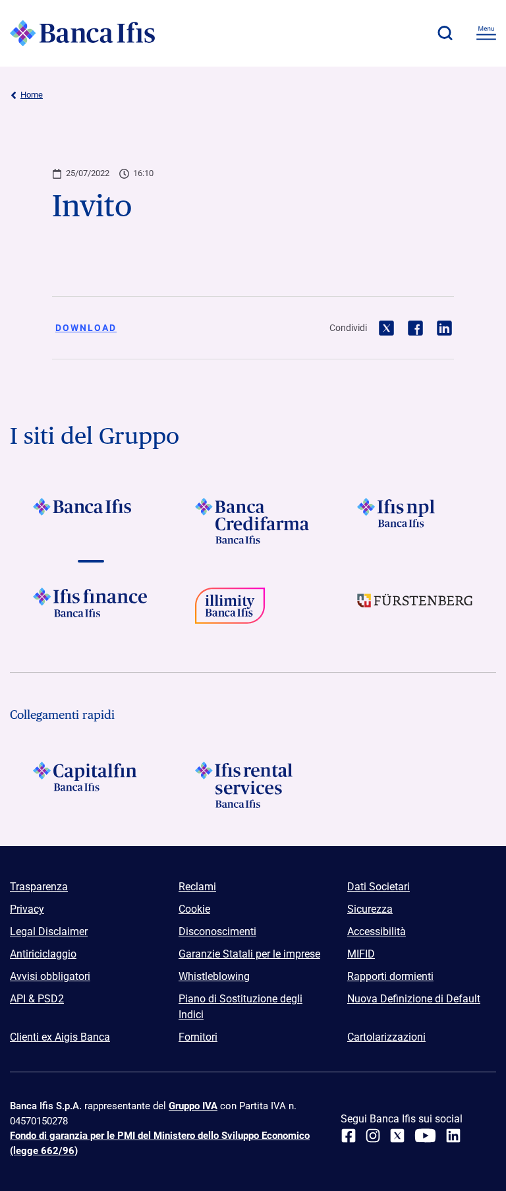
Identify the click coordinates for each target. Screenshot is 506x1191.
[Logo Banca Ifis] (82, 33)
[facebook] (348, 1136)
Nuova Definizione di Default (413, 999)
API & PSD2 (37, 999)
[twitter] (397, 1136)
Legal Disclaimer (49, 931)
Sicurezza (370, 909)
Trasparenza (39, 886)
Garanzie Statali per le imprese (249, 954)
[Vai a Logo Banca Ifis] (91, 521)
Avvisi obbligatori (50, 976)
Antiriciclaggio (43, 954)
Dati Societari (378, 886)
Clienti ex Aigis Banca (60, 1037)
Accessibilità (376, 931)
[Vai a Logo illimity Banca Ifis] (253, 610)
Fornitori (198, 1037)
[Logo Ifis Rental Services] (253, 784)
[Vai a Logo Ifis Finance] (91, 610)
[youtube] (425, 1136)
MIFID (361, 954)
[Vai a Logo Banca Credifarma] (253, 521)
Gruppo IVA (193, 1106)
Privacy (27, 909)
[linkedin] (453, 1136)
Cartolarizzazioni (386, 1037)
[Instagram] (373, 1136)
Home (31, 95)
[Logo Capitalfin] (91, 784)
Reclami (197, 886)
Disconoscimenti (217, 931)
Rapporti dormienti (390, 976)
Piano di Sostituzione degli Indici (240, 1007)
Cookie (194, 909)
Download (86, 327)
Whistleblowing (214, 976)
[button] (445, 33)
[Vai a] (415, 521)
